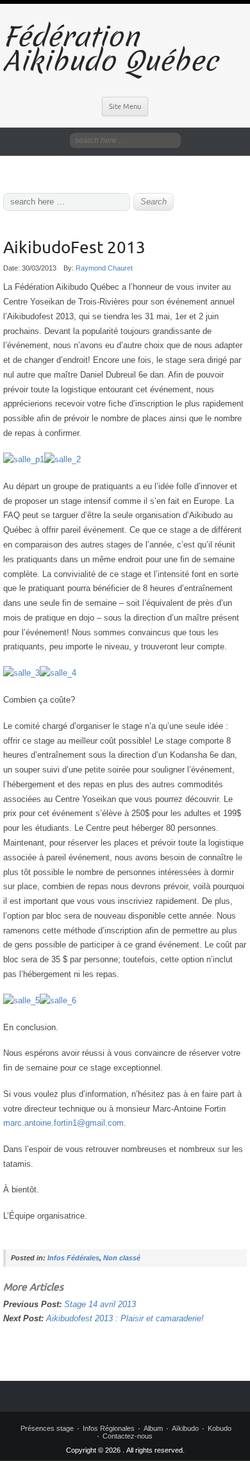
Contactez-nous (128, 1436)
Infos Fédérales (73, 1258)
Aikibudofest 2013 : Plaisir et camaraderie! (125, 1318)
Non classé (121, 1258)
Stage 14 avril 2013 (100, 1304)
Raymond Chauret (104, 268)
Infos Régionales (109, 1428)
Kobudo (219, 1428)
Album (153, 1428)
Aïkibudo (185, 1428)
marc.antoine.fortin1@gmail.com (63, 1123)
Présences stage (47, 1428)
